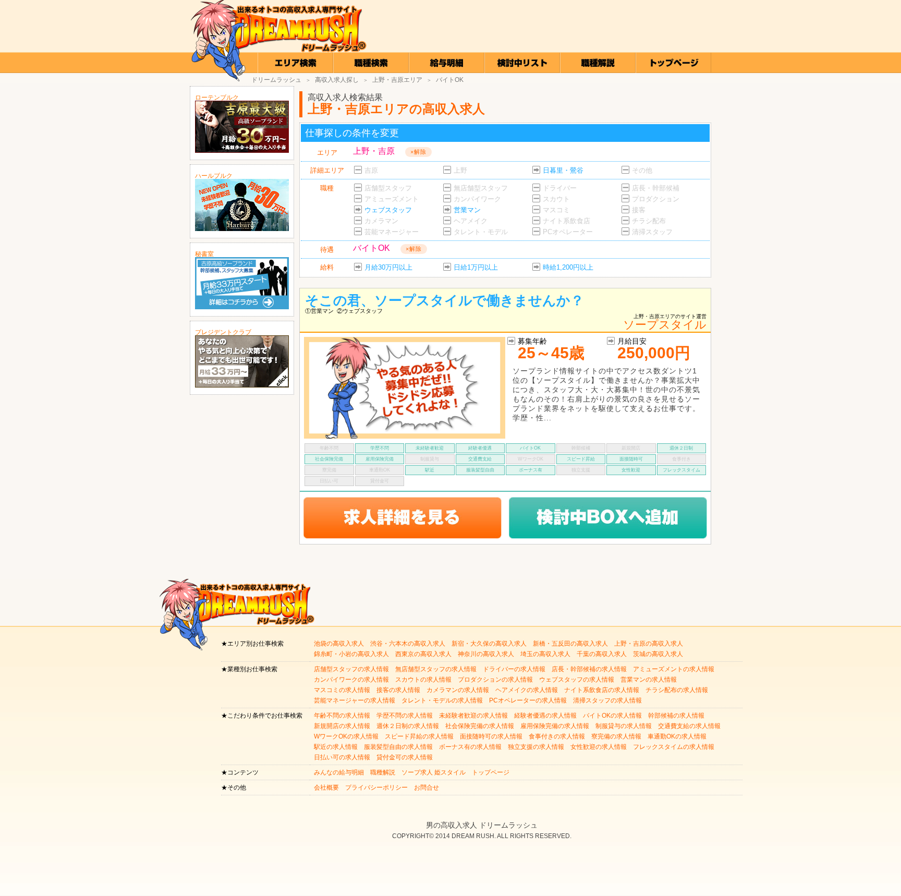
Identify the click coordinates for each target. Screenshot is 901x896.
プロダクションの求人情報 (495, 679)
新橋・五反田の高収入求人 (570, 643)
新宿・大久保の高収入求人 (489, 643)
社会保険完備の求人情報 (479, 726)
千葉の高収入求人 (602, 654)
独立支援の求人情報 (536, 746)
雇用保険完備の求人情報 (554, 726)
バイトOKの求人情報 (612, 715)
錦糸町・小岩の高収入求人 (351, 654)
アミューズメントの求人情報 (673, 669)
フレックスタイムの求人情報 (673, 746)
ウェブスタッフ (388, 210)
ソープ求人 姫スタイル (433, 772)
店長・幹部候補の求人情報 (589, 669)
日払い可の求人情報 (342, 757)
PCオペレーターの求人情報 (528, 700)
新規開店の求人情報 (342, 726)
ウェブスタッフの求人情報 (576, 679)
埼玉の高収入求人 (545, 654)
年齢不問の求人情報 (342, 715)
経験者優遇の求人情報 (545, 715)
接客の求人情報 (398, 690)
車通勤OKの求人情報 (677, 736)
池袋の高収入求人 (339, 643)
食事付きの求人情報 (557, 736)
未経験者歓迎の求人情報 (473, 715)
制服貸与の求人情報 (623, 726)
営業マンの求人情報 (648, 679)
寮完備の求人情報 (616, 736)
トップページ (490, 772)
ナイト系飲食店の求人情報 (601, 690)
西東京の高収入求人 (423, 654)
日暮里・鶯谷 (563, 170)
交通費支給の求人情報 (689, 726)
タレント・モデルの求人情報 (442, 700)
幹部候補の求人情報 (676, 715)
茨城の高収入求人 (658, 654)
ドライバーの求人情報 (514, 669)
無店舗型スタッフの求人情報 (436, 669)
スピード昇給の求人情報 (419, 736)
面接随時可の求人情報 (491, 736)
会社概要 (326, 787)
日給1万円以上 (476, 267)
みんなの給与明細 (339, 772)
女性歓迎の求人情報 (598, 746)
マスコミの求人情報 (342, 690)
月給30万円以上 (388, 267)
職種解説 (382, 772)
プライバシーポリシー (376, 787)
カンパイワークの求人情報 (351, 679)
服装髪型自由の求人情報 (398, 746)
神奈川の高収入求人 (486, 654)
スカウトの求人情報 (423, 679)
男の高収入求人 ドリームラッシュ (482, 825)
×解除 (418, 152)
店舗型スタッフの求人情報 (351, 669)
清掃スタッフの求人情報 (607, 700)
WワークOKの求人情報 (346, 736)
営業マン (467, 210)
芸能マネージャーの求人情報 (354, 700)
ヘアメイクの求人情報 (526, 690)
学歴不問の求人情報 (404, 715)
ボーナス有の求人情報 (470, 746)
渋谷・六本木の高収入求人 (407, 643)
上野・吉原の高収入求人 (648, 643)
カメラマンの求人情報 (458, 690)
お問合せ (426, 787)
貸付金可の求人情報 (404, 757)
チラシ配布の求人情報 (677, 690)
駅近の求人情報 (336, 746)
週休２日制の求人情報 (407, 726)
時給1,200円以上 (568, 267)
